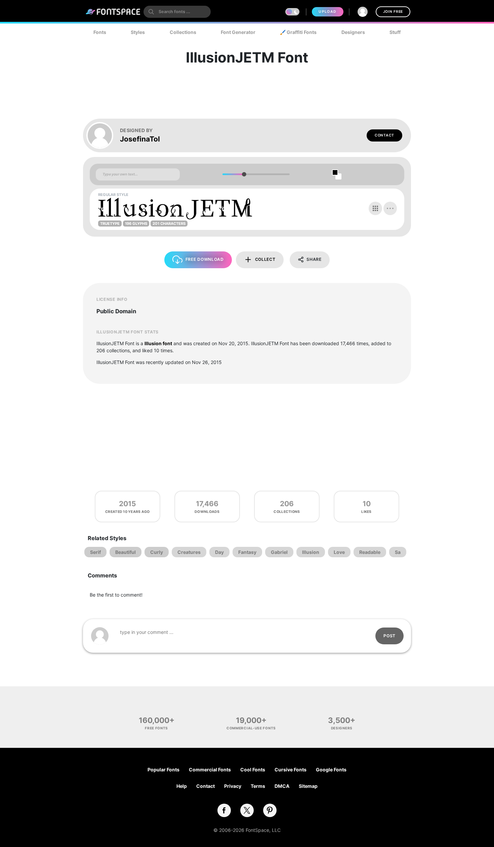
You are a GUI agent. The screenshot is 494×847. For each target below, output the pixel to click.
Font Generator (238, 32)
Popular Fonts (163, 769)
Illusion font (158, 343)
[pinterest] (270, 810)
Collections (183, 32)
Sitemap (308, 786)
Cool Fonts (252, 769)
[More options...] (390, 208)
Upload (327, 11)
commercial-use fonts (251, 728)
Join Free (393, 11)
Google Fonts (331, 769)
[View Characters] (375, 208)
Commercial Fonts (210, 769)
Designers (353, 32)
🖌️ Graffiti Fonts (298, 32)
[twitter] (247, 810)
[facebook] (224, 810)
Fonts (99, 32)
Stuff (395, 32)
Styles (138, 32)
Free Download (205, 259)
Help (181, 786)
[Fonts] (113, 12)
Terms (258, 786)
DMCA (282, 786)
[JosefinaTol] (103, 135)
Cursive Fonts (290, 769)
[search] (177, 12)
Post (389, 635)
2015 (127, 503)
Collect (265, 259)
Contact (384, 135)
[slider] (244, 174)
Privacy (232, 786)
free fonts (156, 728)
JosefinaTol (140, 139)
